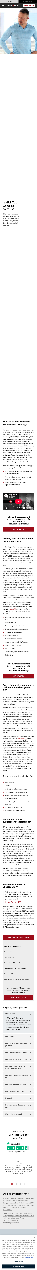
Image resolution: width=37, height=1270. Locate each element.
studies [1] (12, 609)
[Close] (35, 1238)
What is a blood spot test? (14, 1091)
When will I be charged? (13, 1114)
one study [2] (22, 739)
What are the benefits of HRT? (16, 1053)
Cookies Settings (18, 1261)
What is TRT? (9, 1037)
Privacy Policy (29, 1257)
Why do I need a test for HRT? (16, 1084)
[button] (2, 5)
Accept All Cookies (18, 1266)
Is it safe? (8, 1098)
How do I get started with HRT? (16, 1059)
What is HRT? (10, 1014)
